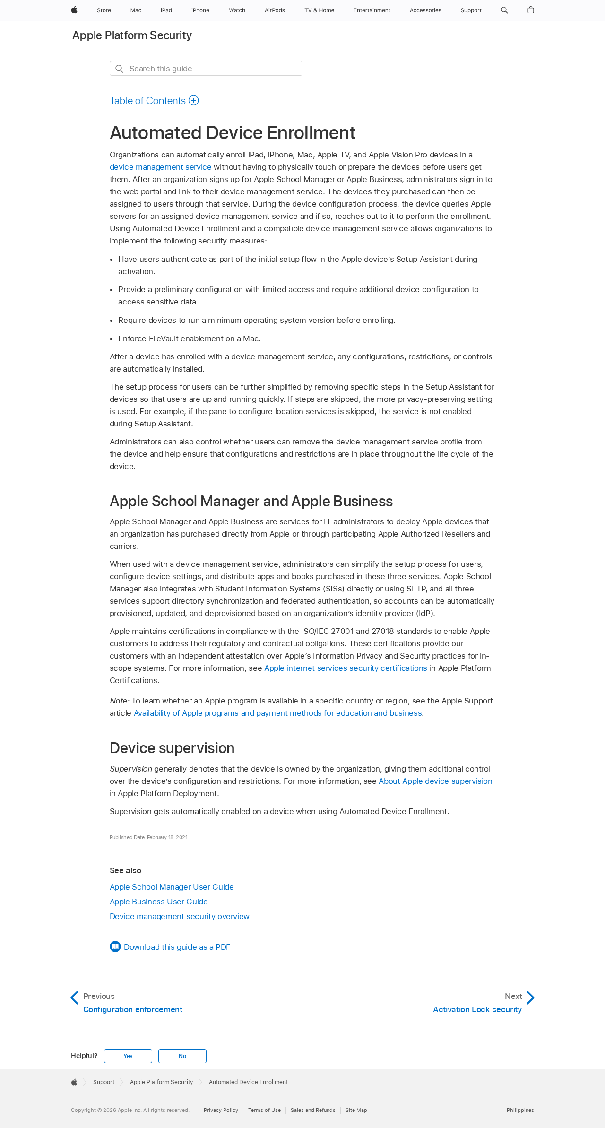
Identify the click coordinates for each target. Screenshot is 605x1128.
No (182, 1056)
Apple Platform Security (132, 35)
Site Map (356, 1110)
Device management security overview (180, 916)
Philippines (520, 1110)
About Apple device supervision (435, 781)
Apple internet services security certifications (345, 668)
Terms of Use (264, 1110)
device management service (161, 167)
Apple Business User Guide (159, 901)
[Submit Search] (120, 69)
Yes (128, 1056)
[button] (504, 10)
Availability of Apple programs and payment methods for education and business (278, 713)
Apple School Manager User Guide (172, 887)
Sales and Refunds (313, 1110)
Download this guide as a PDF (177, 947)
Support (103, 1082)
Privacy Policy (221, 1110)
